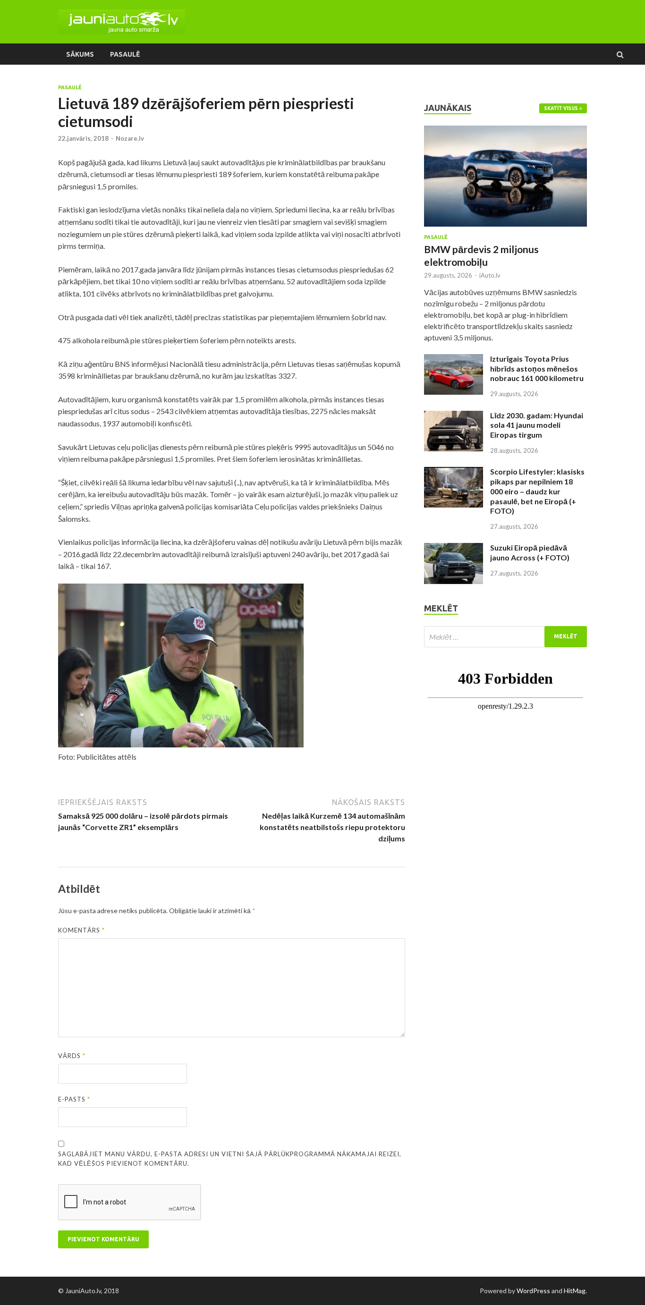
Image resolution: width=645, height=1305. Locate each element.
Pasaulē (125, 54)
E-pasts (74, 1099)
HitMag (575, 1291)
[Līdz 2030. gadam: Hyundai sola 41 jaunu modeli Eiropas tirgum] (453, 416)
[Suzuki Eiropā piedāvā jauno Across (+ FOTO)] (453, 548)
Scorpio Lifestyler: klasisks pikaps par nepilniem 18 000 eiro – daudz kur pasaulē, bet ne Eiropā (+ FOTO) (537, 491)
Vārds (71, 1055)
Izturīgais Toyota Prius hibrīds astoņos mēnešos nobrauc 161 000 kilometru (537, 368)
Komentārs (81, 930)
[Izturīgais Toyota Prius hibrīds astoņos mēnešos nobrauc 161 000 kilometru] (453, 359)
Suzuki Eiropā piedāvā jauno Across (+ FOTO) (529, 552)
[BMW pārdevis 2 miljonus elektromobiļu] (505, 131)
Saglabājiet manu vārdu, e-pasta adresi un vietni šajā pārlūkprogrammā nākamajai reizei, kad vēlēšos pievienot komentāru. (229, 1158)
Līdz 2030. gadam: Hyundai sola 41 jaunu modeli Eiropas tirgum (536, 425)
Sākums (80, 54)
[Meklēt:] (505, 636)
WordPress (533, 1291)
